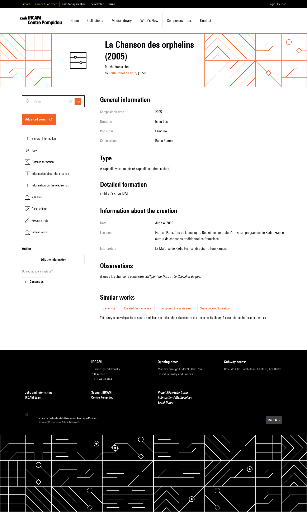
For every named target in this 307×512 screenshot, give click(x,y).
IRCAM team (33, 397)
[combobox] (53, 101)
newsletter (97, 4)
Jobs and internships (38, 392)
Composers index (179, 20)
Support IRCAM (101, 392)
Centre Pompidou (102, 397)
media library (122, 20)
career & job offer (46, 4)
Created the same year (138, 308)
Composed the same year (176, 308)
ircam (26, 4)
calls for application (74, 4)
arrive (112, 4)
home (74, 20)
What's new (149, 20)
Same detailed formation (215, 308)
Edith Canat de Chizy (123, 73)
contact (205, 20)
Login (272, 4)
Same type (109, 308)
